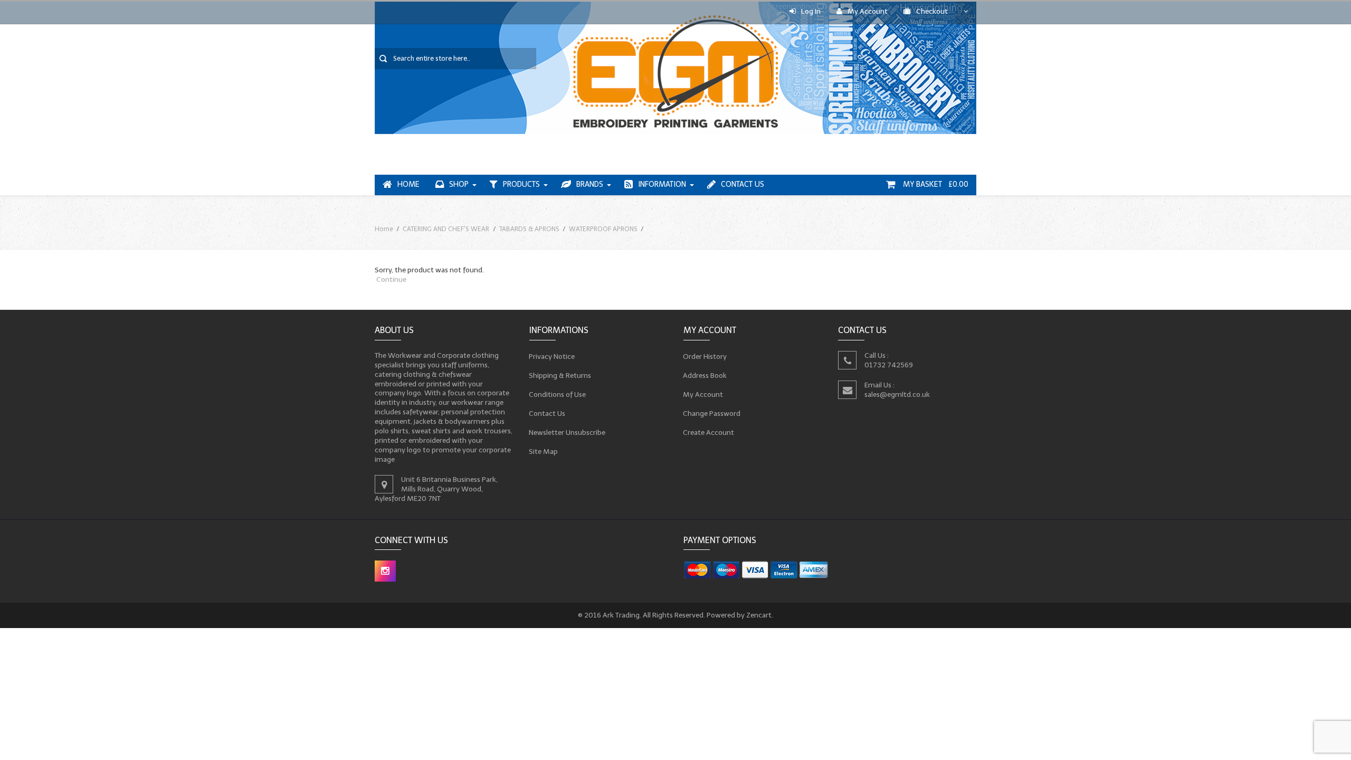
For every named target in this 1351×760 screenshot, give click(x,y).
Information (662, 184)
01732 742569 (888, 364)
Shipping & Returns (560, 374)
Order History (705, 356)
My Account (868, 11)
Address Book (705, 374)
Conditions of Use (557, 394)
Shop (459, 184)
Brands (589, 184)
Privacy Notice (552, 356)
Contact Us (742, 184)
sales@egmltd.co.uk (897, 394)
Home (408, 184)
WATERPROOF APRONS (603, 229)
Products (521, 184)
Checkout (932, 11)
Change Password (711, 412)
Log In (811, 11)
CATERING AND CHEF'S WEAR (446, 229)
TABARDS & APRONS (529, 229)
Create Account (708, 432)
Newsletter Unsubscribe (567, 432)
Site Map (543, 450)
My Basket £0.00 (934, 184)
